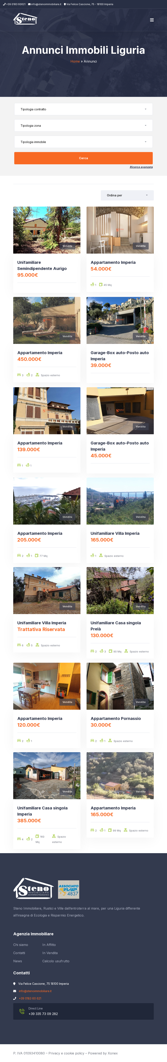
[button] (83, 109)
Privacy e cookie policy (66, 1053)
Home (75, 61)
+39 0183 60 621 (30, 998)
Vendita (67, 245)
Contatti (19, 953)
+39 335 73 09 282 (43, 1014)
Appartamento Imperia (113, 262)
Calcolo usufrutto (55, 961)
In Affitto (49, 945)
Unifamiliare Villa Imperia (115, 533)
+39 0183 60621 (15, 4)
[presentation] (22, 230)
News (17, 961)
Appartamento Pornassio (116, 718)
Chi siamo (20, 945)
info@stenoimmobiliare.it (46, 4)
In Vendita (50, 953)
